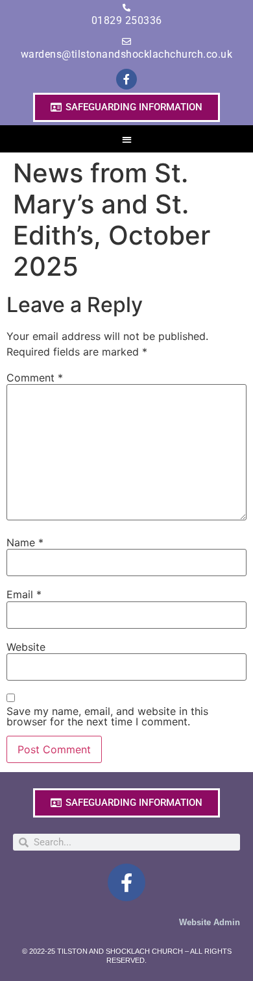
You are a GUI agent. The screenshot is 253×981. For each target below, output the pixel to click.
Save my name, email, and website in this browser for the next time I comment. (107, 716)
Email (24, 594)
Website (25, 647)
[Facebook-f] (126, 79)
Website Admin (209, 922)
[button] (126, 139)
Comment (34, 377)
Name (24, 542)
